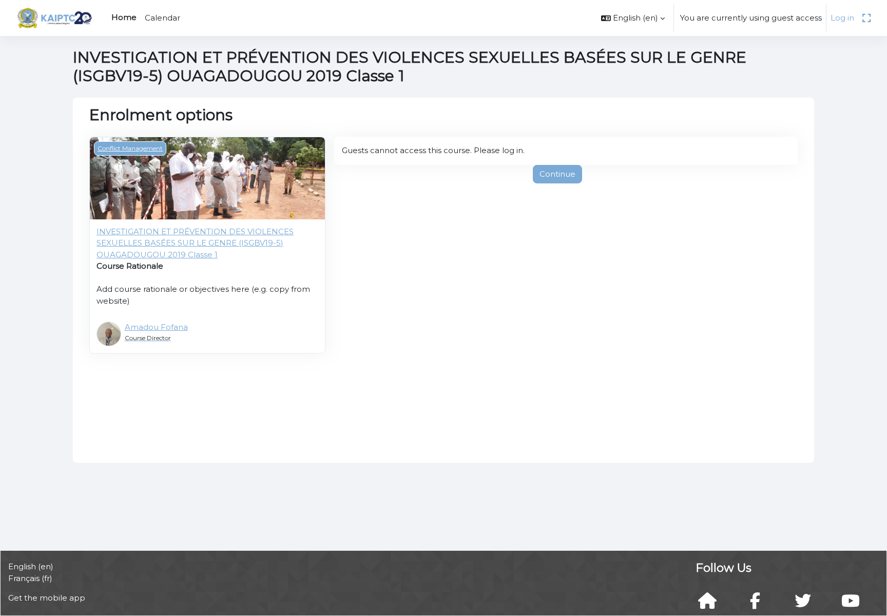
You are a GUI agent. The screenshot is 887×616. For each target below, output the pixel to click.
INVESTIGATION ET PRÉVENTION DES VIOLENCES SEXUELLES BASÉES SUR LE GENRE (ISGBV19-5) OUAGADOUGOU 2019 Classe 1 (195, 243)
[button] (632, 18)
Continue (557, 174)
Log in (842, 18)
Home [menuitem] (124, 17)
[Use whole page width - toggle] (866, 18)
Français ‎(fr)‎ (30, 578)
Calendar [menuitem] (162, 18)
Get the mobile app (46, 598)
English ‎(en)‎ (30, 566)
